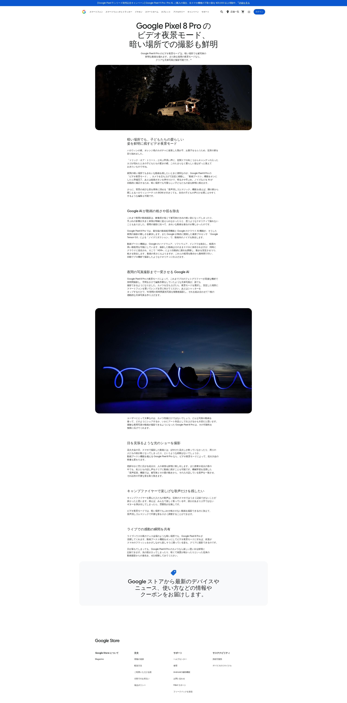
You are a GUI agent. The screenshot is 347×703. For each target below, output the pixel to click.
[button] (221, 11)
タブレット (166, 12)
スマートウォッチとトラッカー (119, 12)
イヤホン (138, 12)
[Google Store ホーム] (84, 12)
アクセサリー (179, 12)
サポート (205, 12)
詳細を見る (244, 3)
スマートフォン (96, 12)
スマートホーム (151, 12)
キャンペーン (193, 12)
